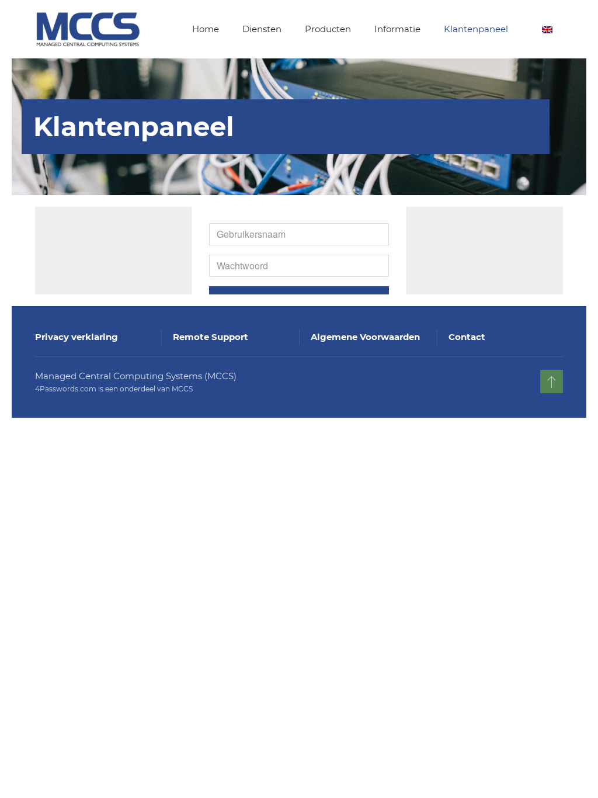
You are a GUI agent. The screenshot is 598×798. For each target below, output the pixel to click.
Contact (466, 336)
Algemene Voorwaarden (365, 336)
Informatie (397, 28)
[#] (551, 381)
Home (205, 28)
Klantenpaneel (476, 28)
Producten (328, 28)
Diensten (261, 28)
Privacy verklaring (76, 336)
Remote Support (210, 336)
